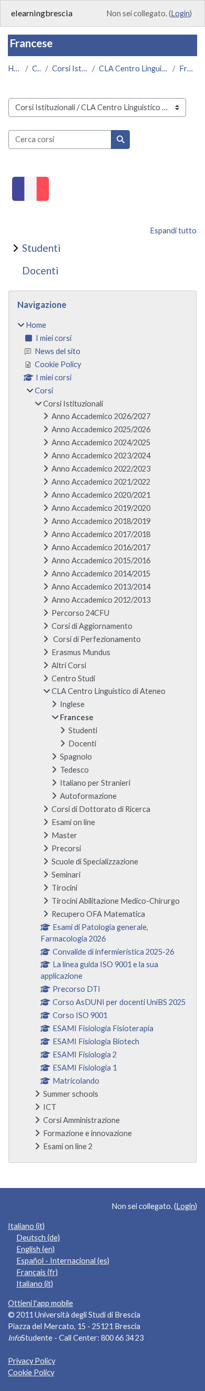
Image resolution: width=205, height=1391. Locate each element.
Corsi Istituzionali (69, 68)
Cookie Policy (31, 1372)
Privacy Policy (31, 1360)
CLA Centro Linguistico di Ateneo (134, 68)
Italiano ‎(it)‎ (26, 1226)
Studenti (41, 248)
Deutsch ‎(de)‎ (38, 1237)
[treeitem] (102, 735)
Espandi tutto (173, 230)
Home (14, 68)
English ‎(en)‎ (35, 1249)
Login (180, 13)
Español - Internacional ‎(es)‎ (62, 1260)
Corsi (36, 68)
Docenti (40, 270)
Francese (188, 68)
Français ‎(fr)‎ (37, 1272)
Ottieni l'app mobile (40, 1303)
